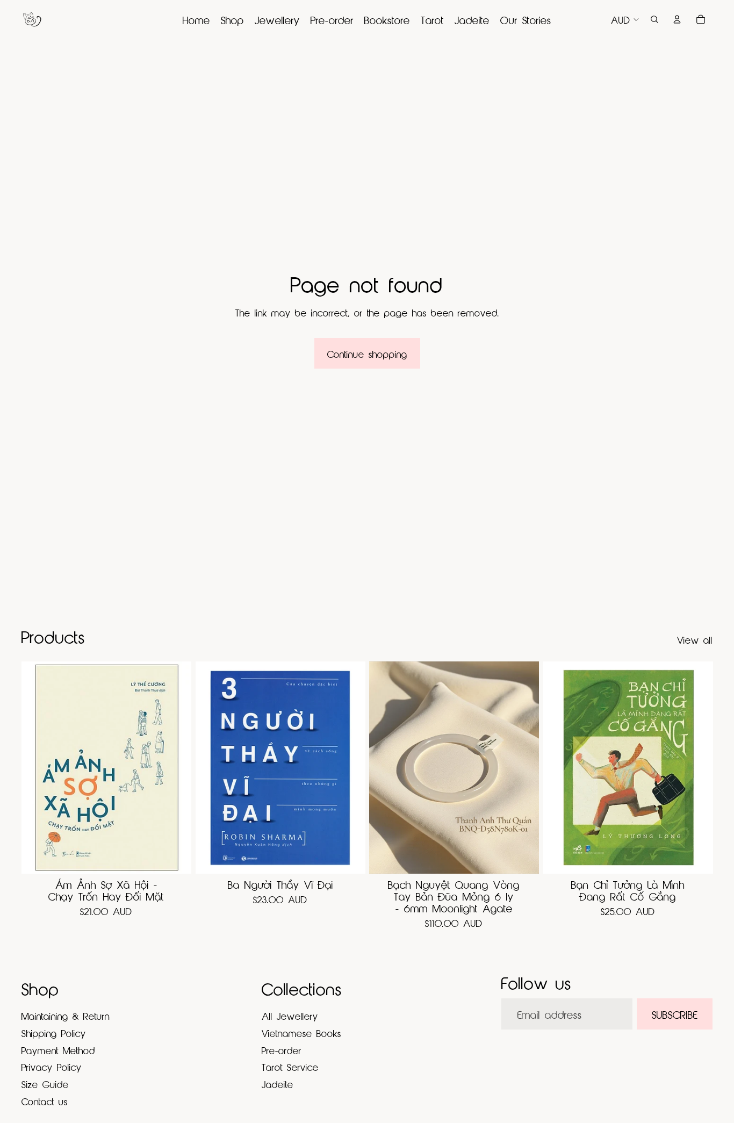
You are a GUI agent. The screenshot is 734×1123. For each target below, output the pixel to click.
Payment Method (58, 1049)
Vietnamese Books (301, 1032)
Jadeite (277, 1083)
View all (695, 639)
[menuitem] (196, 19)
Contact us (44, 1100)
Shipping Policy (53, 1032)
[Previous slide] (385, 767)
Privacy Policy (51, 1066)
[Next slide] (523, 767)
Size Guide (45, 1083)
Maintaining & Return (65, 1015)
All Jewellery (290, 1015)
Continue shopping (367, 353)
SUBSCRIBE (674, 1013)
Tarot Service (290, 1066)
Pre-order (281, 1049)
